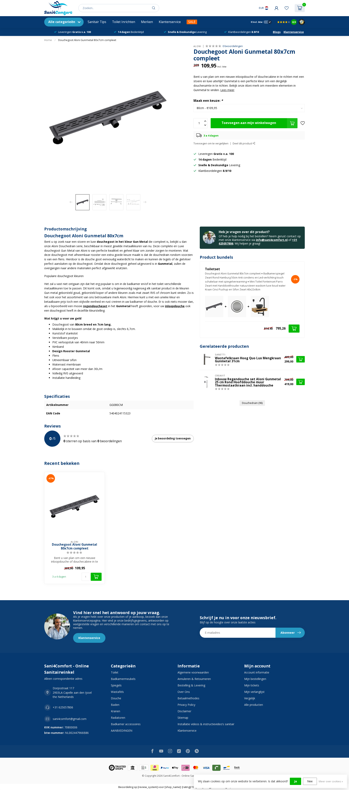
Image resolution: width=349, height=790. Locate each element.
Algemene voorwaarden (193, 672)
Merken (147, 22)
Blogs (277, 32)
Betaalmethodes (188, 698)
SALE (192, 22)
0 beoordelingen (233, 46)
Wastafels (117, 692)
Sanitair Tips (97, 22)
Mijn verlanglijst (254, 692)
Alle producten (253, 705)
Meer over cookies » (331, 781)
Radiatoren (118, 718)
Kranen (115, 711)
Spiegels (116, 685)
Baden (115, 705)
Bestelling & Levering (191, 685)
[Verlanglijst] (287, 8)
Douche (116, 698)
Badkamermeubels (123, 679)
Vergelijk (249, 698)
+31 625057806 (63, 707)
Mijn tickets (251, 685)
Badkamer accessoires (126, 724)
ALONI (197, 46)
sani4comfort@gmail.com (69, 719)
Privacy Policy (186, 705)
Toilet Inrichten (123, 22)
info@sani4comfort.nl (272, 240)
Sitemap (183, 718)
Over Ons (184, 692)
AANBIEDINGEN (121, 730)
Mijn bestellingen (255, 679)
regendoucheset (95, 306)
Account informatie (256, 672)
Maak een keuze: (208, 101)
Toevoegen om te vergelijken (210, 143)
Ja (295, 781)
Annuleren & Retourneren (194, 679)
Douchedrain (252, 403)
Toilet (114, 672)
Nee (310, 781)
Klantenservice (170, 22)
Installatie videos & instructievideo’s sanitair (206, 724)
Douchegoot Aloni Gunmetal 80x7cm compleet (87, 40)
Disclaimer (184, 711)
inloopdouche (175, 306)
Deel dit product (243, 143)
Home (48, 40)
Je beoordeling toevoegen (173, 438)
